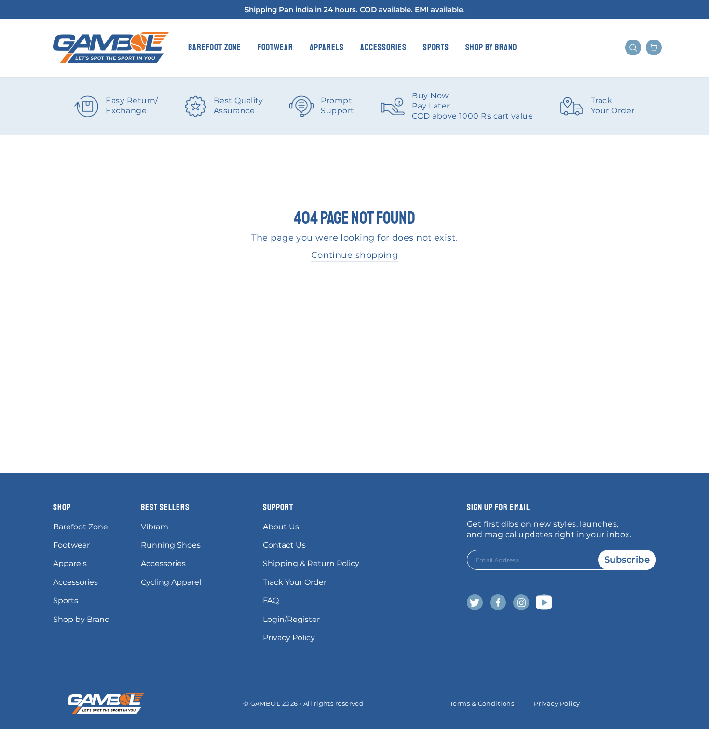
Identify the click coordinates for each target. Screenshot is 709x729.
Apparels (327, 47)
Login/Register (291, 619)
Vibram (154, 526)
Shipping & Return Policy (311, 563)
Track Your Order (295, 582)
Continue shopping (354, 255)
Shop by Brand (491, 47)
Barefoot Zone (214, 47)
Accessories (383, 47)
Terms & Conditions (482, 703)
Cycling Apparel (171, 582)
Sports (436, 47)
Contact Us (284, 545)
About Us (281, 526)
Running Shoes (171, 545)
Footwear (275, 47)
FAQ (271, 600)
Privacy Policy (289, 637)
